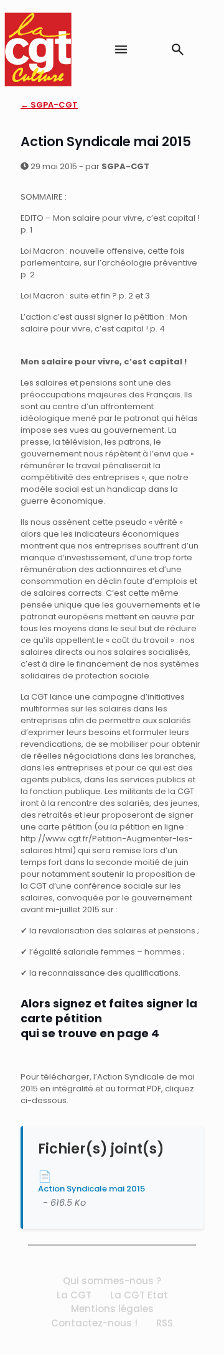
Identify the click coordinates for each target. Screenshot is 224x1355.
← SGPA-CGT (49, 105)
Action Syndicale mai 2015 (91, 1189)
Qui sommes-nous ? (112, 1280)
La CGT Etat (139, 1295)
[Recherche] (177, 49)
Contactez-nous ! (94, 1323)
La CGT (74, 1295)
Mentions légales (112, 1308)
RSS (164, 1323)
